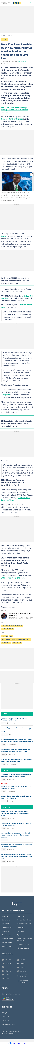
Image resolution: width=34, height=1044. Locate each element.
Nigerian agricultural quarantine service (16, 639)
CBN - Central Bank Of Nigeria (12, 625)
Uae (11, 636)
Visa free (5, 636)
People (3, 744)
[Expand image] (32, 174)
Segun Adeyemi (22, 61)
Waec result (17, 642)
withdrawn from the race (13, 577)
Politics (10, 35)
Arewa (4, 236)
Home (3, 35)
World (3, 754)
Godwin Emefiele (7, 628)
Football (4, 818)
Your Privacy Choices (19, 1043)
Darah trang (6, 642)
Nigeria (6, 394)
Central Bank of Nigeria (12, 118)
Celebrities (4, 734)
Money (3, 723)
